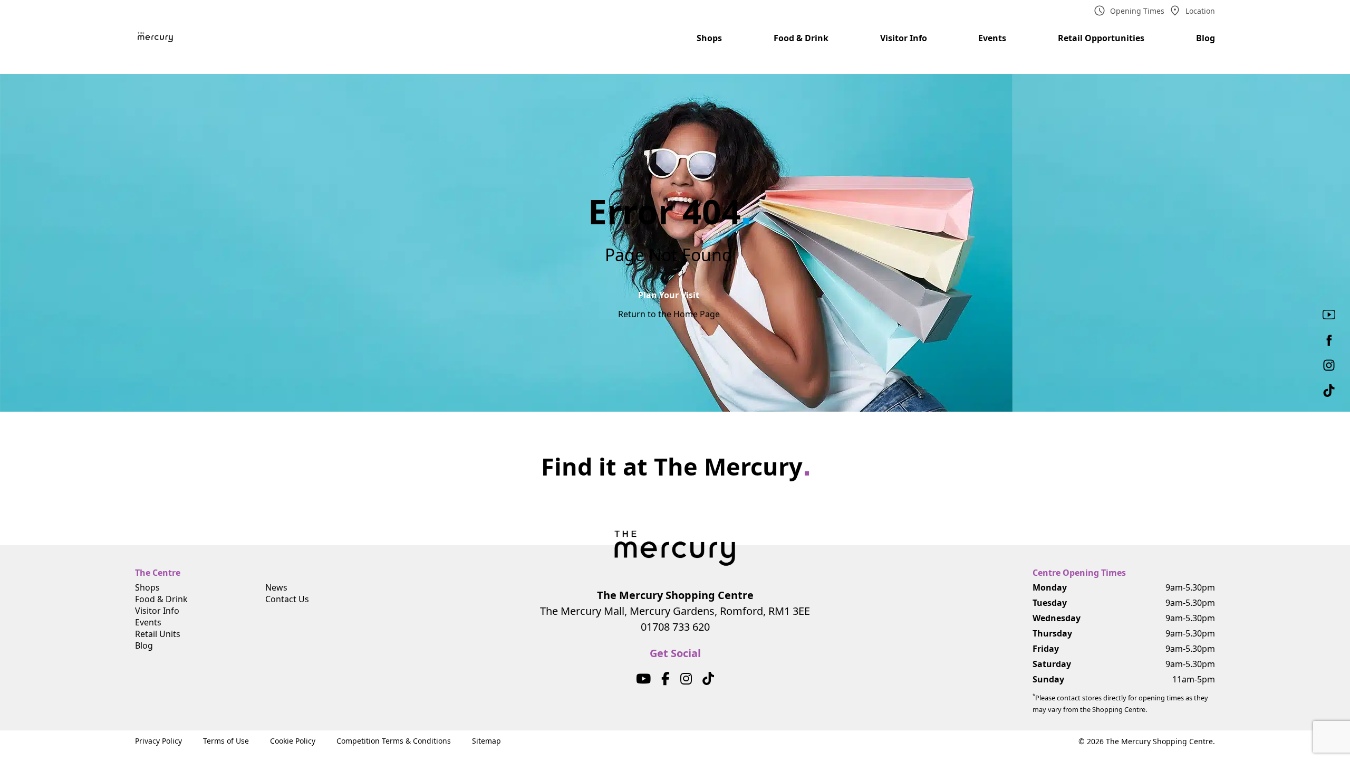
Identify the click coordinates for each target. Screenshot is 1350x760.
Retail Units (157, 634)
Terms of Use (226, 741)
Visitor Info (903, 38)
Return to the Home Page (669, 314)
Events (992, 38)
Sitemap (486, 741)
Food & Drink (801, 38)
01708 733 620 (675, 627)
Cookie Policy (292, 741)
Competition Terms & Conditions (393, 741)
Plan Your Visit (668, 295)
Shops (709, 38)
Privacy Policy (158, 741)
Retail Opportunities (1101, 38)
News (276, 587)
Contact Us (287, 599)
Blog (1205, 38)
